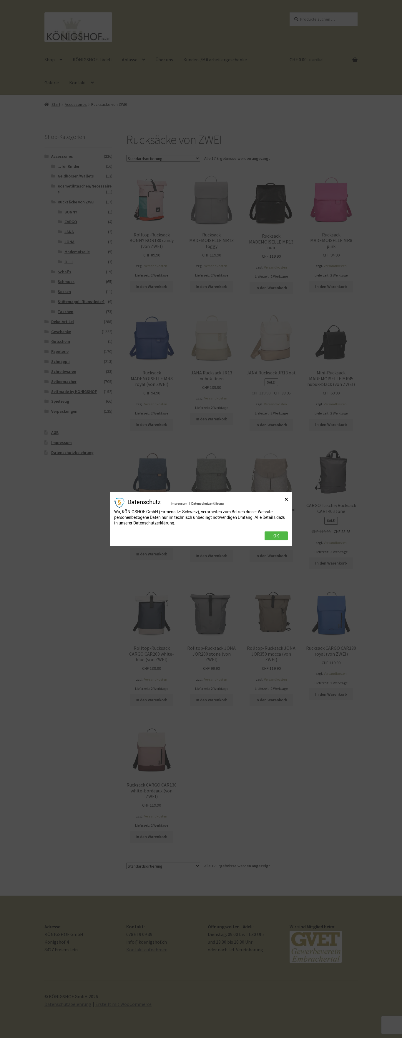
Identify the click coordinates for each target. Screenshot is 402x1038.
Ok (276, 536)
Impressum (179, 503)
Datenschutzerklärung (207, 503)
